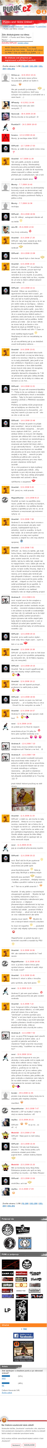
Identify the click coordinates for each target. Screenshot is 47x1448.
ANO (4, 1379)
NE (3, 1386)
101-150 (33, 66)
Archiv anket (7, 1393)
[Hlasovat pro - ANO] (9, 1376)
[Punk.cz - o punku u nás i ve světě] (17, 8)
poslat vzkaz (23, 43)
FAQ (25, 1329)
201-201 (11, 69)
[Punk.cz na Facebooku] (23, 1338)
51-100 (25, 66)
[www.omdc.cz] (23, 1361)
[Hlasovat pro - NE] (9, 1383)
